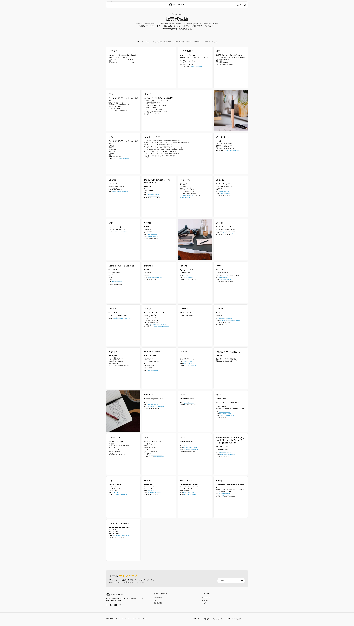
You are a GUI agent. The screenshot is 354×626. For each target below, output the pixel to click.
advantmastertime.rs (225, 453)
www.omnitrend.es (224, 412)
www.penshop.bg (224, 191)
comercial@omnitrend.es (227, 415)
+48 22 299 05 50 (190, 365)
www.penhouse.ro (153, 404)
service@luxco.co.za (190, 494)
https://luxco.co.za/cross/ (190, 492)
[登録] (242, 580)
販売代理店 (205, 600)
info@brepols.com (153, 196)
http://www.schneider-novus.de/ (158, 324)
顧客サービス (158, 600)
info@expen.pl (188, 361)
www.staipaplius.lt (153, 370)
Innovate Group (134, 619)
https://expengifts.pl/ (189, 363)
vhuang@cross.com (123, 158)
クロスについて (206, 597)
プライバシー (197, 619)
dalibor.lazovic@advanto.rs (227, 454)
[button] (234, 5)
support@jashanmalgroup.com (121, 535)
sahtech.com (115, 492)
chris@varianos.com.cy (226, 233)
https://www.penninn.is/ (225, 318)
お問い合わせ (158, 597)
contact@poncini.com (154, 492)
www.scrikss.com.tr (224, 493)
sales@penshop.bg (225, 193)
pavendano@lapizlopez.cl (120, 231)
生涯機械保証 (158, 603)
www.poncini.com (153, 490)
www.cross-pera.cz (117, 281)
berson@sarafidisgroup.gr (232, 150)
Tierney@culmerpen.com (197, 66)
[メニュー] (109, 5)
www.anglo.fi (187, 276)
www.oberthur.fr (223, 277)
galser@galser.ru (189, 403)
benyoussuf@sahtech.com (120, 494)
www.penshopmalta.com (190, 447)
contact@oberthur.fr (225, 279)
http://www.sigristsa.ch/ (155, 455)
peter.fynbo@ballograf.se (155, 277)
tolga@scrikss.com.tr (226, 495)
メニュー (109, 5)
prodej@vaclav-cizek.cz (119, 283)
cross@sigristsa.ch (159, 456)
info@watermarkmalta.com (191, 449)
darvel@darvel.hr (153, 236)
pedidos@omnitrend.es (226, 413)
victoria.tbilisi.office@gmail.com (121, 318)
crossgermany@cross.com (161, 326)
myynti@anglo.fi (188, 277)
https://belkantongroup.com (120, 191)
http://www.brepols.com (154, 194)
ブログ (203, 603)
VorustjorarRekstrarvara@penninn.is (230, 320)
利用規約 (207, 619)
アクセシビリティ (218, 619)
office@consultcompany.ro (156, 406)
